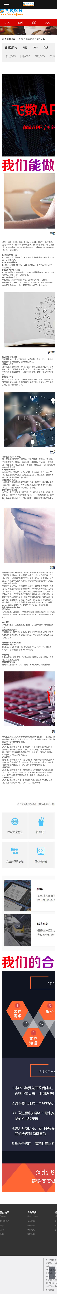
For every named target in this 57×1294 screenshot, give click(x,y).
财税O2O (25, 56)
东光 (48, 1286)
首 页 (7, 22)
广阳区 (51, 1283)
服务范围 (30, 39)
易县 (48, 1273)
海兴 (52, 1286)
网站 (20, 22)
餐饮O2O (11, 56)
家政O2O (40, 56)
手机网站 (31, 1230)
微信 (34, 22)
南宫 (52, 1290)
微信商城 (31, 1234)
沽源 (48, 1280)
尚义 (52, 1280)
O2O (47, 22)
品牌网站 (31, 1226)
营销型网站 (11, 47)
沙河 (48, 1290)
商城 (45, 47)
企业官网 (31, 1221)
